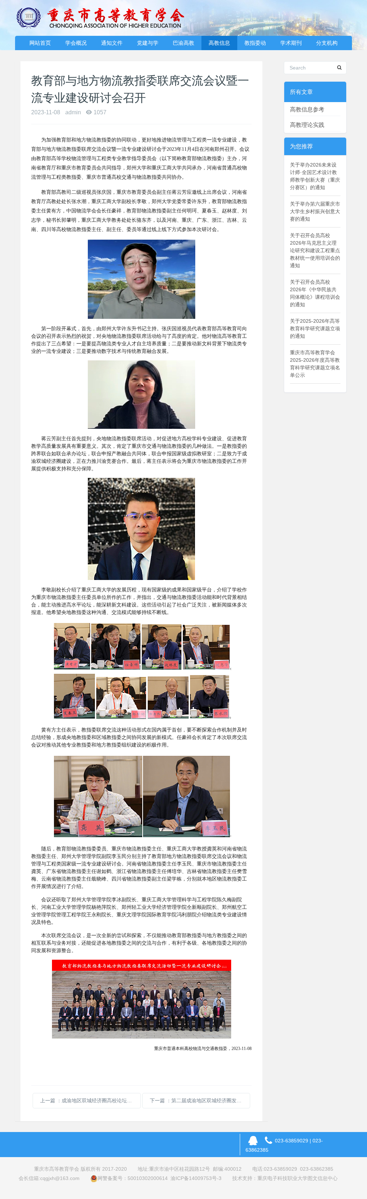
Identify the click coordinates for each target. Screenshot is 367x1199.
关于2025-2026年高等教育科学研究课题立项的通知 (315, 328)
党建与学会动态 (147, 45)
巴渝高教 (183, 43)
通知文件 (112, 43)
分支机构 (327, 43)
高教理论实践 (307, 125)
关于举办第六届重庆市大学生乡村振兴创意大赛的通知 (315, 211)
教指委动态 (255, 45)
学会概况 (76, 43)
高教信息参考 (307, 109)
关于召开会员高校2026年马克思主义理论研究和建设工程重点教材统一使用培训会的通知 (315, 250)
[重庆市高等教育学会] (104, 18)
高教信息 (219, 43)
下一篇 (200, 1100)
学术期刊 (291, 43)
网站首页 (40, 43)
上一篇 (90, 1100)
